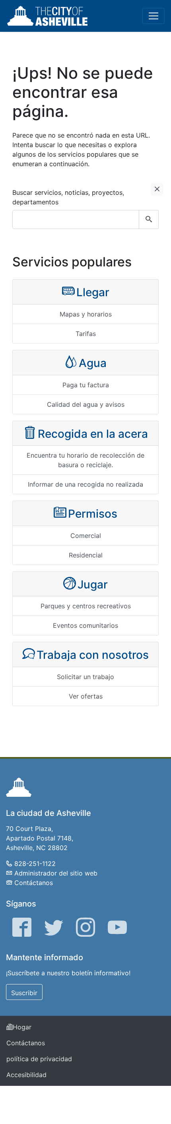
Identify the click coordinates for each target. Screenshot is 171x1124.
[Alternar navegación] (153, 16)
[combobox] (85, 219)
